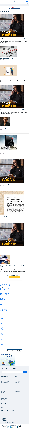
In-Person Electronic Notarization (5, 381)
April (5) (2, 323)
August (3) (2, 318)
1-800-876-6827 (14, 3)
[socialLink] (2, 411)
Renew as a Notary (14, 278)
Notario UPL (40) (2, 304)
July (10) (2, 319)
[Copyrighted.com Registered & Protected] (4, 426)
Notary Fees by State (4, 383)
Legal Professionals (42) (3, 300)
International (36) (2, 298)
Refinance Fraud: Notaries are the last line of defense (6, 285)
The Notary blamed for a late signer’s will (5, 284)
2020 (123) (2, 334)
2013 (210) (2, 343)
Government (2, 406)
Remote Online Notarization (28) (4, 308)
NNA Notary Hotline (17, 380)
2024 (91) (2, 329)
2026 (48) (2, 317)
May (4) (2, 322)
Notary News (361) (2, 305)
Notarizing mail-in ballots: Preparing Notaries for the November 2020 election (13, 266)
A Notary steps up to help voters (7, 58)
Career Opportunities (4, 401)
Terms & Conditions (4, 418)
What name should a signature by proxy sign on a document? (13, 247)
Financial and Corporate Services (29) (4, 293)
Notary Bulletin (2, 5)
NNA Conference (3, 388)
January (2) (2, 327)
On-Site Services (3, 400)
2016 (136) (2, 339)
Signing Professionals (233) (3, 310)
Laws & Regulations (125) (3, 299)
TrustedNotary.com (17, 391)
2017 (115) (2, 338)
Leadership (2, 392)
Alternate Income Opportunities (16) (4, 288)
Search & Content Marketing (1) (4, 309)
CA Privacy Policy (4, 420)
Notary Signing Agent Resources (5, 380)
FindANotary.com (17, 397)
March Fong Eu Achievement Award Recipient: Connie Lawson (13, 128)
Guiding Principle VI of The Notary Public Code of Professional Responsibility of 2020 (13, 152)
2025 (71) (2, 328)
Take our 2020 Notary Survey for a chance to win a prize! (12, 77)
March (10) (2, 324)
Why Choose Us (3, 391)
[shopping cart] (24, 3)
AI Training (3, 419)
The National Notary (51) (3, 314)
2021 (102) (2, 333)
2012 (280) (2, 344)
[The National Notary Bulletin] (14, 8)
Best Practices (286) (2, 289)
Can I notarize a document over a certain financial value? (12, 38)
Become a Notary (14, 276)
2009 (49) (2, 348)
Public (2, 407)
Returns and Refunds (17, 381)
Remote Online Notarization (4, 382)
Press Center (3, 399)
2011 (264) (2, 345)
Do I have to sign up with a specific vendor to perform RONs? (13, 184)
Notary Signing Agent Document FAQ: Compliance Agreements (14, 216)
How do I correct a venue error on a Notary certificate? (12, 109)
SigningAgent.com (17, 392)
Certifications (3, 397)
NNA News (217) (2, 303)
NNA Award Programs (4, 398)
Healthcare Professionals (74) (3, 294)
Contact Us (3, 417)
